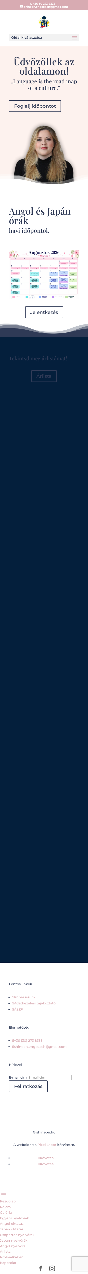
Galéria (6, 1212)
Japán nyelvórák (13, 1240)
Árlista (44, 376)
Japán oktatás (11, 1229)
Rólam (5, 1207)
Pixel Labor (47, 1145)
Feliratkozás (28, 1086)
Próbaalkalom (11, 1257)
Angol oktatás (11, 1223)
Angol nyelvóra (12, 1246)
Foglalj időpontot (35, 106)
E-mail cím (18, 1077)
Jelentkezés (44, 312)
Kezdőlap (8, 1201)
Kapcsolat (8, 1263)
